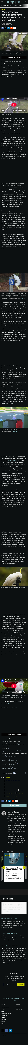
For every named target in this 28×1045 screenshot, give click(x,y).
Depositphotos (7, 588)
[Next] (24, 867)
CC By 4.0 (22, 298)
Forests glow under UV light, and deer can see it (13, 868)
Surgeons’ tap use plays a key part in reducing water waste (14, 754)
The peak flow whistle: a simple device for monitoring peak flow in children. (11, 742)
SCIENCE (3, 5)
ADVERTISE (4, 1015)
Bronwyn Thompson (13, 812)
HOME (20, 5)
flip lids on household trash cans (10, 460)
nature (15, 796)
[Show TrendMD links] (25, 773)
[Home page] (14, 2)
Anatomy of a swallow (7, 766)
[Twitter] (5, 28)
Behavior (20, 793)
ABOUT (3, 1011)
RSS (2, 1023)
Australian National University (14, 783)
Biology (3, 9)
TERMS (3, 1017)
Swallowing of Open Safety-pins (9, 762)
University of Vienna (11, 707)
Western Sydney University (13, 780)
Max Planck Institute (11, 787)
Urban (7, 796)
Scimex (22, 707)
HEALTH (9, 5)
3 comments (15, 805)
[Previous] (3, 867)
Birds (22, 790)
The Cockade (5, 748)
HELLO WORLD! (5, 1007)
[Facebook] (2, 28)
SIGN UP (15, 5)
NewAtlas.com (19, 1009)
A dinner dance (5, 759)
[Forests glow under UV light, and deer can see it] (14, 859)
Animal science (10, 793)
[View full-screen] (26, 33)
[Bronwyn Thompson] (3, 813)
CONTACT (3, 1021)
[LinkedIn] (8, 28)
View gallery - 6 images (14, 57)
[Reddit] (11, 28)
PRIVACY (3, 1019)
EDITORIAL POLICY (6, 1013)
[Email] (14, 28)
